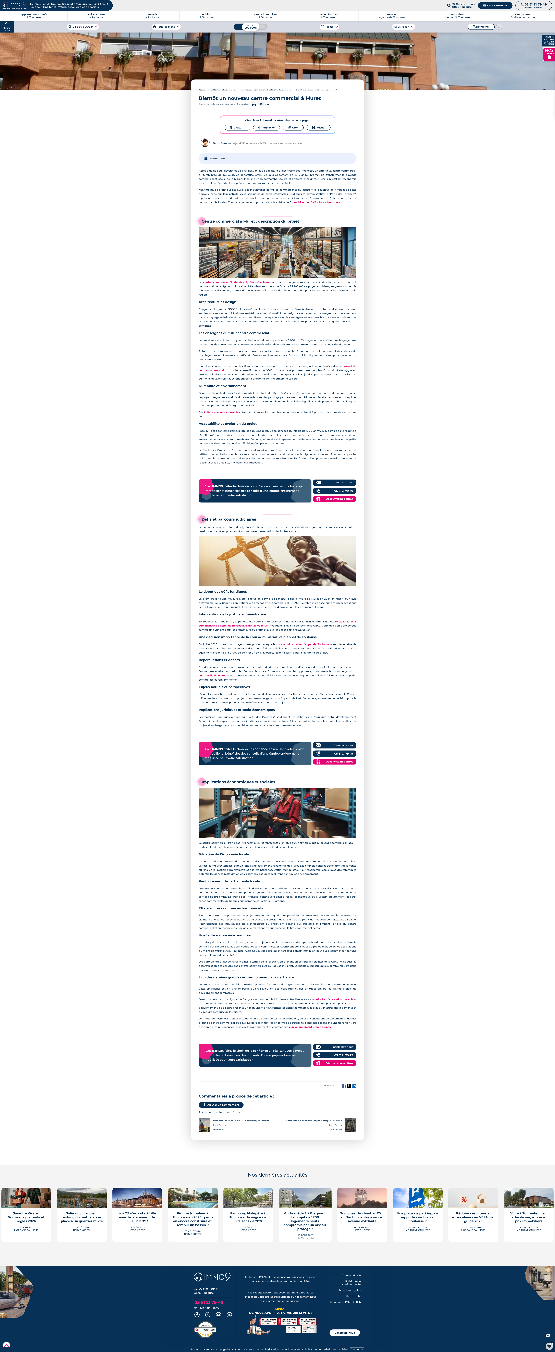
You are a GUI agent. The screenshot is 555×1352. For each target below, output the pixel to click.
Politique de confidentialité (351, 1283)
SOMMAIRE (217, 158)
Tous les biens (166, 26)
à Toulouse (96, 16)
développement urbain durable (311, 1027)
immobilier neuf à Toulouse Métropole (315, 202)
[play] (261, 104)
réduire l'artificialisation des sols (332, 999)
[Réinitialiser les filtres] (499, 27)
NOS (549, 54)
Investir (61, 6)
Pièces (329, 26)
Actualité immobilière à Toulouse (222, 90)
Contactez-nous (495, 5)
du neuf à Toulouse (457, 16)
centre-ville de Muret (212, 675)
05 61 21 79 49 (343, 491)
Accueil (202, 90)
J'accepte (357, 1349)
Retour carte (7, 29)
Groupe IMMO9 (351, 1275)
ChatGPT (237, 127)
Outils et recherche (522, 16)
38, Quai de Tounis (463, 5)
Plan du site (353, 1296)
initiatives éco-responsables (222, 412)
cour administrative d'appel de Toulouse (302, 644)
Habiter (48, 6)
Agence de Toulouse (392, 16)
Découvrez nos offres (339, 498)
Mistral (318, 127)
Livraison (403, 26)
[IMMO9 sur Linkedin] (229, 1315)
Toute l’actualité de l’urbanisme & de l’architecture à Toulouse (266, 90)
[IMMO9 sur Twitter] (207, 1315)
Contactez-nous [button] (345, 1332)
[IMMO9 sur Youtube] (218, 1315)
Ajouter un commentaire (223, 1104)
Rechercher (481, 26)
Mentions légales (350, 1290)
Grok (293, 127)
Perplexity (266, 127)
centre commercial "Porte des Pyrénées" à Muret (237, 282)
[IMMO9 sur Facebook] (197, 1315)
